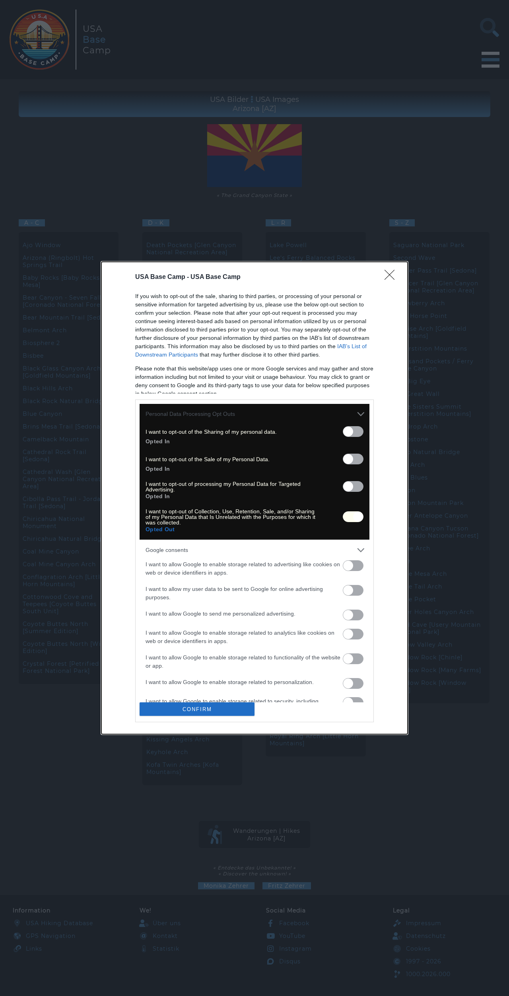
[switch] (353, 431)
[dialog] (254, 498)
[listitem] (254, 414)
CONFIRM (197, 709)
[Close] (392, 277)
